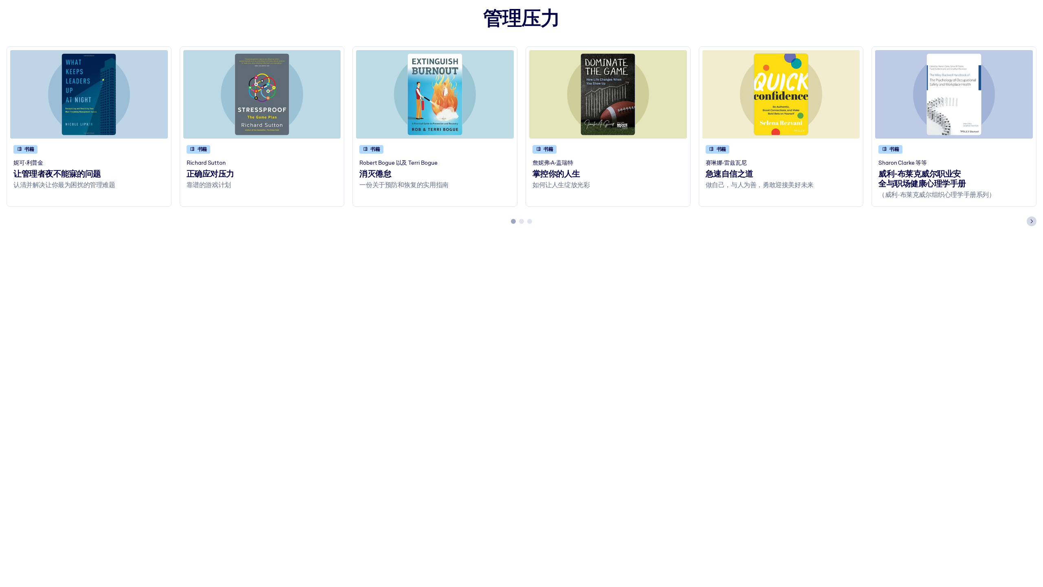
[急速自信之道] (781, 94)
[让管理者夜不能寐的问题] (89, 94)
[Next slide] (1031, 221)
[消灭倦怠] (435, 94)
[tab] (513, 221)
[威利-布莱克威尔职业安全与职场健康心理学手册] (954, 94)
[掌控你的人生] (608, 94)
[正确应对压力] (262, 94)
